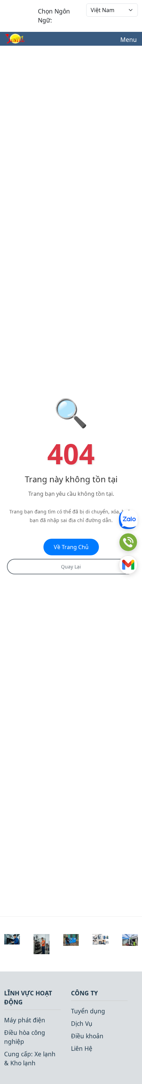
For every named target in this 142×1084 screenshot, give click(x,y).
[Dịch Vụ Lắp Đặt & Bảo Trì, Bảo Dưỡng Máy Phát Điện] (130, 939)
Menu (128, 39)
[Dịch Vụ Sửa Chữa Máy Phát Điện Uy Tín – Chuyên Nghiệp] (42, 943)
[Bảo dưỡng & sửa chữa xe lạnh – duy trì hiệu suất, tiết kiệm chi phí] (12, 938)
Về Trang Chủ (71, 547)
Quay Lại (71, 566)
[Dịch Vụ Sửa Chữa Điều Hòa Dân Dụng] (101, 938)
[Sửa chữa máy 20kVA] (71, 939)
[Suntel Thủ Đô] (14, 39)
